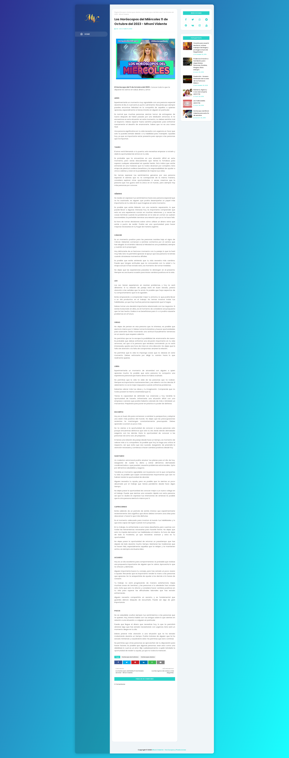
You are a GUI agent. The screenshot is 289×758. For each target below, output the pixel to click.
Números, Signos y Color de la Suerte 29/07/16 (200, 92)
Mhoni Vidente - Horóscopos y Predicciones (169, 750)
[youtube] (206, 25)
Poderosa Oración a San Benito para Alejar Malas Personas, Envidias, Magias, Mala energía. (200, 64)
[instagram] (200, 25)
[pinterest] (186, 25)
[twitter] (193, 19)
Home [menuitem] (87, 34)
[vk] (193, 25)
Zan (117, 29)
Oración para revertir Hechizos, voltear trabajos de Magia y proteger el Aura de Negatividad (201, 47)
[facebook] (186, 19)
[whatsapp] (200, 19)
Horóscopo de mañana (130, 657)
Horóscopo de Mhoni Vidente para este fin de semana (201, 113)
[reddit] (206, 19)
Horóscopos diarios (133, 12)
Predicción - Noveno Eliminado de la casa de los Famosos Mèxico (201, 79)
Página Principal (120, 12)
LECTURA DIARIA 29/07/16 (199, 102)
